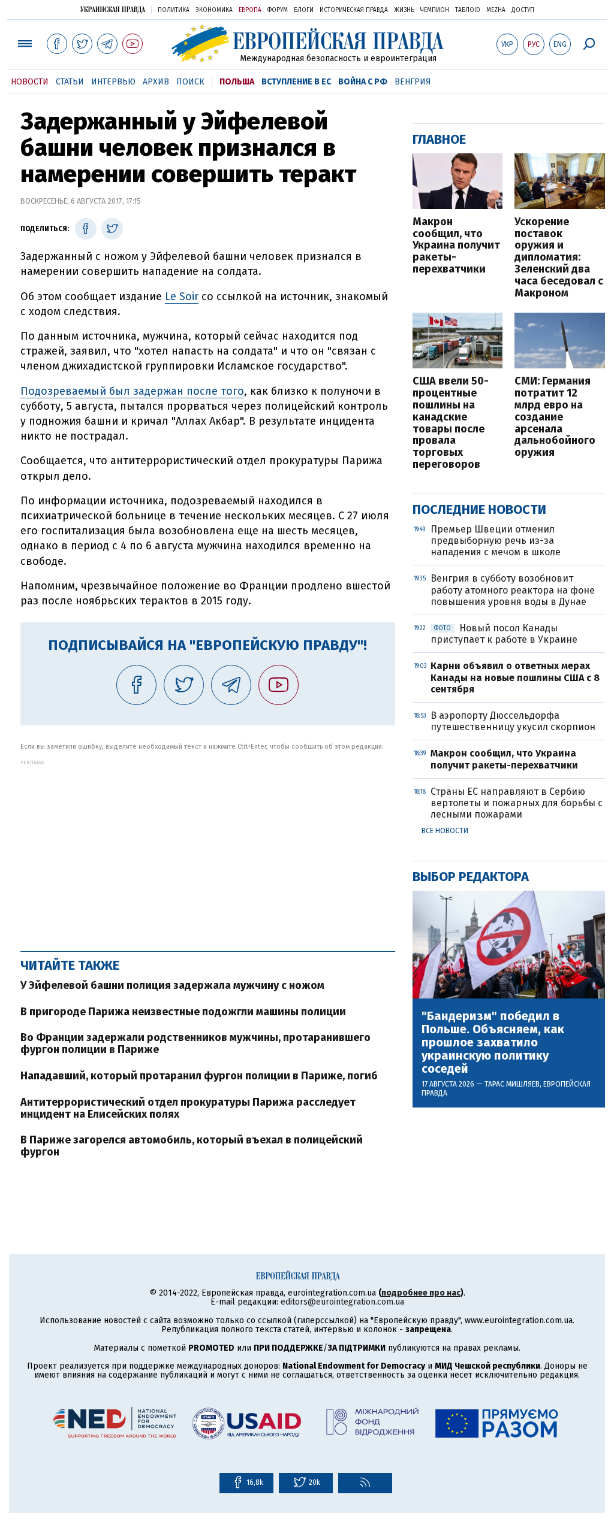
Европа (250, 10)
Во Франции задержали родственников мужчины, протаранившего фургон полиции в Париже (195, 1043)
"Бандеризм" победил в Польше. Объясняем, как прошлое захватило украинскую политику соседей (493, 1042)
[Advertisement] (207, 849)
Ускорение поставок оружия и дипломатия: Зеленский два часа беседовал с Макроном (558, 257)
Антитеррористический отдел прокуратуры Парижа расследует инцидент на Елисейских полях (188, 1108)
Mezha (495, 10)
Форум (277, 10)
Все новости (445, 831)
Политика (173, 10)
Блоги (304, 10)
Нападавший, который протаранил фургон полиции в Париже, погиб (199, 1075)
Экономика (214, 10)
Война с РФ (362, 82)
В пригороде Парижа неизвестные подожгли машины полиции (183, 1011)
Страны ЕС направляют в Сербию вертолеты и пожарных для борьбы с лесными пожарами (517, 803)
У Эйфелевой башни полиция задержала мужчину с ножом (172, 985)
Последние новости (479, 509)
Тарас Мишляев (512, 1084)
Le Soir (181, 296)
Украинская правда (113, 9)
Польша (236, 82)
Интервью (113, 82)
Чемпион (434, 10)
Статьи (70, 82)
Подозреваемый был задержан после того (132, 391)
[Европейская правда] (307, 43)
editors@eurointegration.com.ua (342, 1302)
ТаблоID (467, 10)
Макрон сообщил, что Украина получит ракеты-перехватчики (456, 246)
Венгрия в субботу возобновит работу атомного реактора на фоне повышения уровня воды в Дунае (513, 590)
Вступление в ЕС (296, 82)
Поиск (190, 82)
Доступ (522, 10)
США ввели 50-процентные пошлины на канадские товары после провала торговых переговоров (451, 423)
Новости (30, 82)
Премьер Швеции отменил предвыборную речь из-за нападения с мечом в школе (496, 541)
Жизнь (404, 10)
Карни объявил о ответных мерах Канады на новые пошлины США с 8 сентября (515, 677)
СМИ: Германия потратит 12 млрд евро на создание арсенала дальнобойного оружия (554, 417)
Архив (156, 82)
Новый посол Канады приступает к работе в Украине (504, 633)
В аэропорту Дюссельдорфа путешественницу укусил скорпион (513, 721)
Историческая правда (354, 10)
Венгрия (413, 82)
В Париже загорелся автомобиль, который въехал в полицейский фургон (191, 1145)
